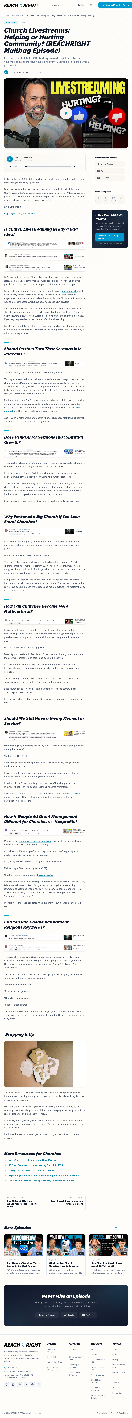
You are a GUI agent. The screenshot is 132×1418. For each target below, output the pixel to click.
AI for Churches (97, 1375)
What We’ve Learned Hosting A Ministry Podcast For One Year (42, 1180)
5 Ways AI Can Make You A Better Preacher (32, 1170)
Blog (92, 1349)
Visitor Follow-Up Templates (98, 1396)
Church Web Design (52, 1350)
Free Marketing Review (75, 1350)
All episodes (120, 1228)
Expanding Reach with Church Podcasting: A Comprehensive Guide (44, 1175)
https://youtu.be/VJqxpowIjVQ (20, 213)
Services (40, 5)
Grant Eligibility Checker (75, 1365)
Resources (56, 5)
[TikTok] (32, 1384)
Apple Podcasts (107, 164)
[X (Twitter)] (39, 1384)
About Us (116, 1349)
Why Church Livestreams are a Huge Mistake (32, 1160)
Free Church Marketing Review (108, 237)
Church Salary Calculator (75, 1373)
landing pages (45, 874)
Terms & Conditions (119, 1413)
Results (71, 5)
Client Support (118, 1388)
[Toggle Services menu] (45, 5)
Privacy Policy (102, 1413)
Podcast (94, 1354)
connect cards (70, 793)
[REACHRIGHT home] (20, 5)
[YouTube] (19, 1384)
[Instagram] (13, 1384)
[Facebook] (6, 1384)
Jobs (114, 1377)
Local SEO (51, 1357)
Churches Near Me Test (77, 1358)
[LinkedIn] (26, 1384)
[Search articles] (91, 5)
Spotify (104, 171)
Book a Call (117, 1393)
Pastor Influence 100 (97, 1368)
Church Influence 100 (98, 1360)
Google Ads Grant (54, 1362)
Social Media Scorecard (96, 1389)
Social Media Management (52, 1368)
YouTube (105, 178)
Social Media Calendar (96, 1381)
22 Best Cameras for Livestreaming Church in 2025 (36, 1165)
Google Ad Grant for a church (35, 840)
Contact (115, 1382)
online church (69, 291)
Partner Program (119, 1372)
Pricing (81, 5)
